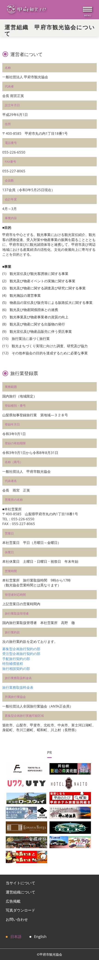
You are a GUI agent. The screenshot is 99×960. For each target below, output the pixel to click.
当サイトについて (20, 882)
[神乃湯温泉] (70, 812)
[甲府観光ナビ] (26, 10)
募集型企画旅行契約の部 (21, 649)
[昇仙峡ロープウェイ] (26, 797)
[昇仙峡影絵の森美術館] (70, 768)
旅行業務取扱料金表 (17, 687)
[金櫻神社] (26, 841)
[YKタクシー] (70, 841)
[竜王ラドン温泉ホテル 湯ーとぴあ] (26, 812)
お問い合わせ (17, 919)
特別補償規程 (12, 663)
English (40, 936)
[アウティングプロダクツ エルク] (70, 827)
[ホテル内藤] (70, 783)
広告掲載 (13, 901)
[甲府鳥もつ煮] (26, 856)
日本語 (15, 936)
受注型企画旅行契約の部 (21, 653)
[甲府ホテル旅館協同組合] (70, 797)
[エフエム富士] (26, 768)
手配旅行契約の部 (16, 658)
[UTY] (26, 783)
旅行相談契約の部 (16, 668)
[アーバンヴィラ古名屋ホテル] (26, 827)
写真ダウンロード (20, 910)
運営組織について (20, 892)
